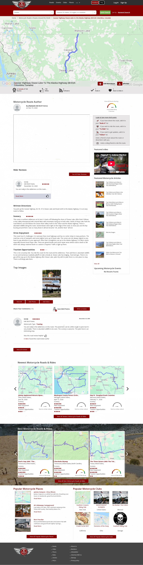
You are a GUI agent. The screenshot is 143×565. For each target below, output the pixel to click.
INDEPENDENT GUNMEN (101, 506)
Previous (15, 389)
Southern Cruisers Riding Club (83, 506)
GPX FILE (126, 84)
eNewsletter (74, 552)
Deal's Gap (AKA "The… (27, 461)
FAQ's (54, 560)
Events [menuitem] (58, 2)
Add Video (46, 302)
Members (74, 549)
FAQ (101, 3)
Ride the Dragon (110, 232)
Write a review (82, 309)
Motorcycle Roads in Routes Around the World (34, 18)
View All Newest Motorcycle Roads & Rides (71, 416)
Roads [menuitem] (51, 2)
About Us (74, 546)
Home (14, 18)
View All (96, 264)
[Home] (24, 547)
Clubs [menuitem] (65, 2)
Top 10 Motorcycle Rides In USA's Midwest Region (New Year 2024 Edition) (113, 224)
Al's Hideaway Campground (44, 505)
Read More (19, 196)
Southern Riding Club (120, 526)
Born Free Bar (39, 520)
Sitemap (73, 558)
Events (54, 546)
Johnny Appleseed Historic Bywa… (31, 395)
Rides (54, 555)
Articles (55, 558)
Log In (116, 2)
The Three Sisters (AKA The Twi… (102, 461)
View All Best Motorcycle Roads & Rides (71, 481)
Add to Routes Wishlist (98, 126)
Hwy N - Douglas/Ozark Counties (102, 395)
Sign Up (124, 2)
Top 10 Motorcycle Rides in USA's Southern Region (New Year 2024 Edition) (114, 213)
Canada (20, 89)
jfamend (31, 106)
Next (127, 389)
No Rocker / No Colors (120, 505)
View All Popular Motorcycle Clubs (101, 537)
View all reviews (22, 350)
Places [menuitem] (71, 2)
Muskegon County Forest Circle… (66, 395)
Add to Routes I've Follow (98, 132)
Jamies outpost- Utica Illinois (44, 492)
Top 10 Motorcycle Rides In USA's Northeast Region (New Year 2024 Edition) (114, 183)
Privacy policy (75, 560)
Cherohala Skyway (61, 461)
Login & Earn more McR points (106, 117)
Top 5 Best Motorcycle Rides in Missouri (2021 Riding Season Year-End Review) (114, 203)
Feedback (95, 3)
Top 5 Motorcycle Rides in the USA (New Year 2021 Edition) (114, 193)
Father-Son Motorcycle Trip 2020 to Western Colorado (114, 253)
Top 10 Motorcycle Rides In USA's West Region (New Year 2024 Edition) (114, 244)
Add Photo (32, 302)
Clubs (54, 549)
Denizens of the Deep (101, 526)
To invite (97, 143)
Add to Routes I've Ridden (98, 120)
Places (54, 552)
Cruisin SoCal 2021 (82, 526)
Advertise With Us (76, 555)
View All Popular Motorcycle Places (41, 537)
